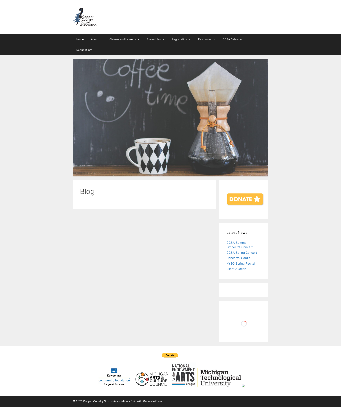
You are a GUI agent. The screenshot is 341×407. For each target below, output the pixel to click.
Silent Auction (236, 269)
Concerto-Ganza (238, 258)
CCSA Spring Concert (241, 252)
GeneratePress (152, 401)
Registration (179, 39)
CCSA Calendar (232, 39)
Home (80, 39)
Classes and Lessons (122, 39)
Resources (205, 39)
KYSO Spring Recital (240, 263)
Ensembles (154, 39)
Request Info (84, 50)
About (94, 39)
